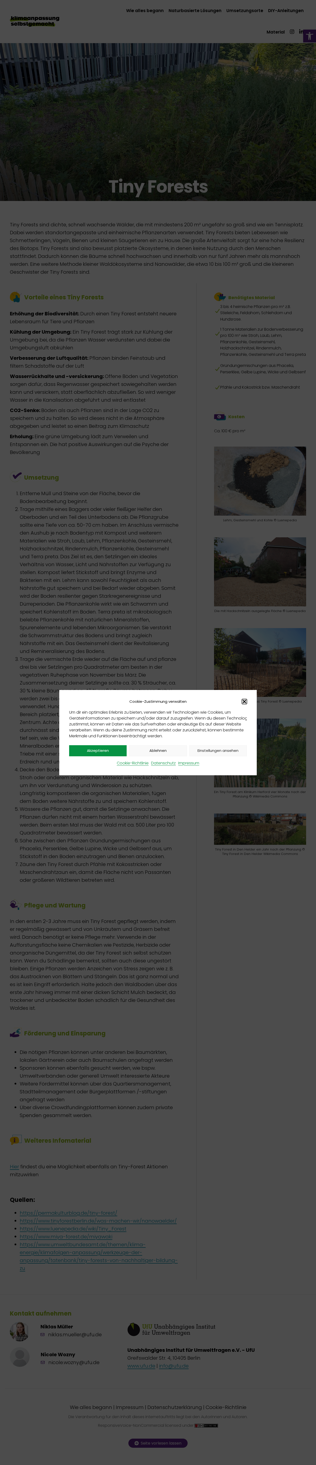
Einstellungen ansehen (218, 750)
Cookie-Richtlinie (133, 763)
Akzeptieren (98, 750)
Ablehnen (158, 750)
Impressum (188, 763)
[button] (244, 701)
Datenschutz (163, 763)
